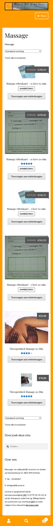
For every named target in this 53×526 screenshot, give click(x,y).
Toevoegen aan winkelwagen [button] (26, 96)
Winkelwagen (41, 518)
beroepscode (32, 505)
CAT (25, 495)
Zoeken (26, 521)
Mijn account (9, 521)
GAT (32, 501)
